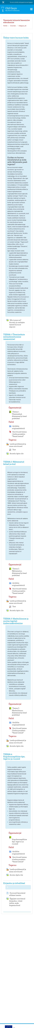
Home (5, 26)
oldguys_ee (22, 26)
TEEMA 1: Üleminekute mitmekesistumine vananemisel (14, 336)
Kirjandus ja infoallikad (14, 883)
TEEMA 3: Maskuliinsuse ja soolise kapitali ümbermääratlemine (15, 620)
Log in (30, 2)
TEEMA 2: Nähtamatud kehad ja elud (13, 463)
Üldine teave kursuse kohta (16, 37)
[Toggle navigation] (31, 9)
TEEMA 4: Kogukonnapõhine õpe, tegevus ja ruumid (14, 756)
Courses (13, 26)
